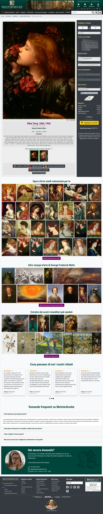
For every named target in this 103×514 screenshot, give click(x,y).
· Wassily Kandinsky (55, 487)
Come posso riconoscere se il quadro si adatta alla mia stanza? (23, 428)
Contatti (68, 12)
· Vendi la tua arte (40, 483)
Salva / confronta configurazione (89, 93)
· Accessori (38, 491)
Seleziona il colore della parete (55, 166)
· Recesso (23, 489)
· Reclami (23, 491)
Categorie (23, 12)
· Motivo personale (40, 481)
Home (2, 16)
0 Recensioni (42, 173)
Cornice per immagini (41, 12)
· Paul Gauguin (54, 485)
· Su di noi (23, 492)
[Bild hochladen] (100, 12)
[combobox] (89, 33)
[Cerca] (93, 12)
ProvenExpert (12, 391)
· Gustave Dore (54, 491)
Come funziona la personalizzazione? (15, 414)
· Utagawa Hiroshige (55, 489)
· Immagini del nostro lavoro (42, 489)
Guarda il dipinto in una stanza (39, 170)
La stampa (51, 12)
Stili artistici (30, 12)
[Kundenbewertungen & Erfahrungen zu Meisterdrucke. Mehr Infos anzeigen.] (93, 485)
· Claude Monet (54, 483)
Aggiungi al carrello (90, 123)
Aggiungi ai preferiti (37, 166)
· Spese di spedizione (40, 485)
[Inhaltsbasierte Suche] (96, 12)
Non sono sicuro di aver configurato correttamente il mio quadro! (23, 440)
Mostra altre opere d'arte (51, 356)
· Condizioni (23, 483)
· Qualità (38, 487)
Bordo (79, 31)
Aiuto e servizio (60, 12)
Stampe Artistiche (9, 12)
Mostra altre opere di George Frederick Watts (51, 305)
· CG (22, 485)
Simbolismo (15, 16)
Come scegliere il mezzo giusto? (14, 434)
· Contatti (23, 481)
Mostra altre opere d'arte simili (51, 258)
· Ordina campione (40, 492)
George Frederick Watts (25, 16)
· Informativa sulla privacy (26, 487)
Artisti (17, 12)
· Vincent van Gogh (55, 481)
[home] (2, 12)
